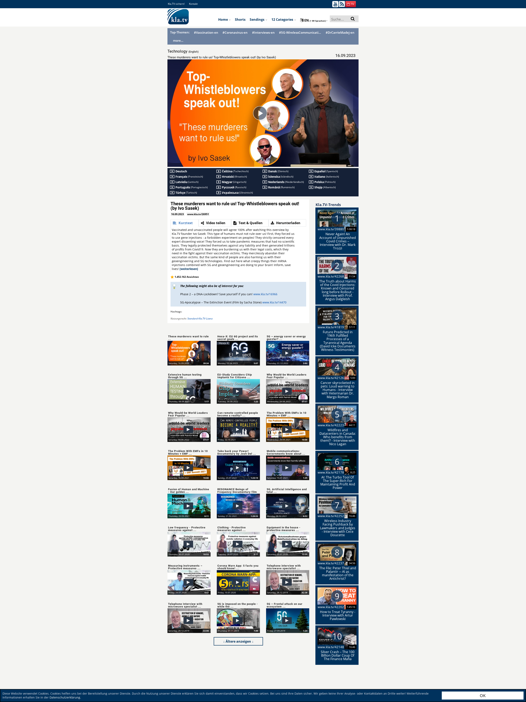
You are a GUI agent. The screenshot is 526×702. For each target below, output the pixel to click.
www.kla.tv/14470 (274, 302)
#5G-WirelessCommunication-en (300, 33)
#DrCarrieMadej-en (340, 33)
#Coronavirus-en (235, 33)
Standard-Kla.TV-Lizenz (200, 318)
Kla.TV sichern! (176, 4)
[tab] (185, 223)
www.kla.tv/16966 (265, 294)
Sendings (257, 19)
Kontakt (193, 4)
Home (223, 19)
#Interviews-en (263, 33)
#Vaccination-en (206, 33)
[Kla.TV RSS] (342, 4)
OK (483, 695)
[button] (350, 4)
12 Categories (282, 19)
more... (178, 40)
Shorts (240, 19)
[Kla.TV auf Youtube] (335, 4)
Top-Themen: (180, 32)
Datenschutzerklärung (65, 697)
